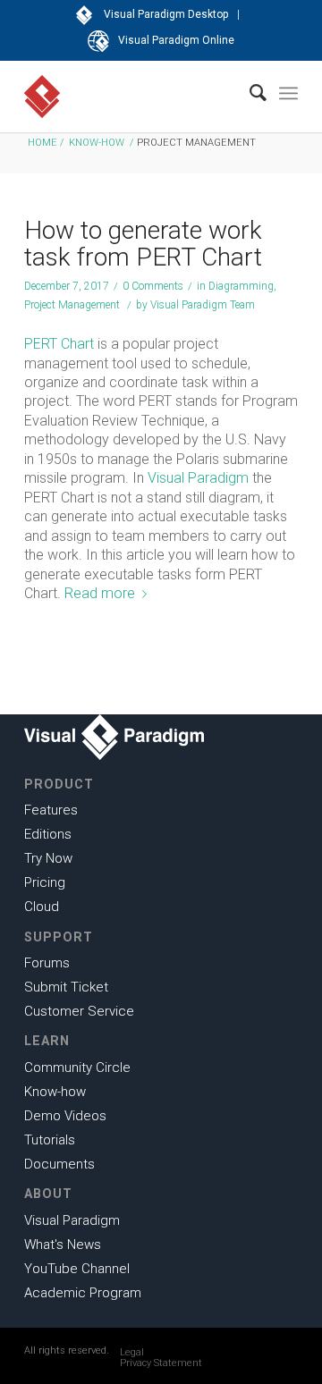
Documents (59, 1164)
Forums (47, 963)
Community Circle (77, 1067)
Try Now (48, 858)
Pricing (44, 882)
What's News (62, 1244)
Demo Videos (65, 1116)
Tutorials (49, 1140)
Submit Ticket (66, 987)
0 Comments (153, 286)
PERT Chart (59, 343)
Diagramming (241, 286)
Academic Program (82, 1293)
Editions (48, 834)
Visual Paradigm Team (202, 305)
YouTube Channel (77, 1269)
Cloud (41, 907)
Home (42, 142)
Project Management (72, 305)
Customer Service (79, 1011)
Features (51, 810)
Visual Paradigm (198, 477)
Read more (99, 593)
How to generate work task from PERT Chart (143, 243)
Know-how (96, 142)
